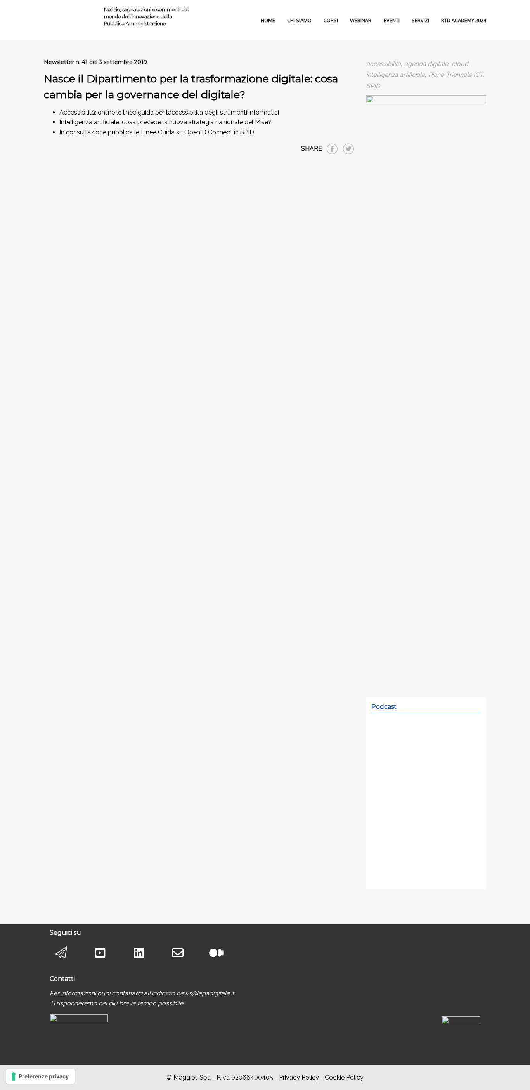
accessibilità (383, 64)
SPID (373, 86)
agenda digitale (426, 64)
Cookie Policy (344, 1077)
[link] (205, 993)
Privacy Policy (299, 1077)
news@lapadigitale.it (205, 993)
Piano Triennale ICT (455, 74)
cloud (460, 64)
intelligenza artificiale (395, 74)
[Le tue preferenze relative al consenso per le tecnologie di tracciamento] (40, 1076)
